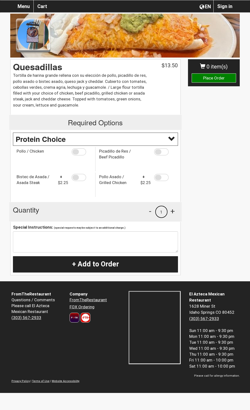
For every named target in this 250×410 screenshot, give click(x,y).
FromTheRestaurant (88, 299)
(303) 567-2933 (26, 317)
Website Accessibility (65, 381)
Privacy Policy (20, 381)
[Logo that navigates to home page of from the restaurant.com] (74, 317)
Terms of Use (41, 381)
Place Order (214, 78)
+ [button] (172, 211)
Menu (24, 6)
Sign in (224, 6)
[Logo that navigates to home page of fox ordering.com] (84, 317)
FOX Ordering (82, 306)
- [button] (150, 211)
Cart (42, 6)
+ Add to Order (95, 264)
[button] (82, 152)
